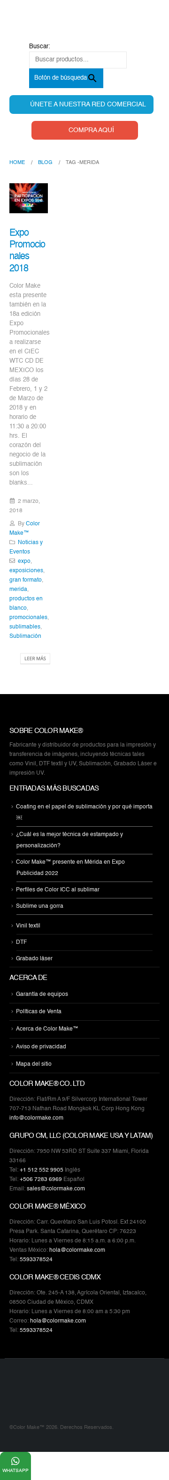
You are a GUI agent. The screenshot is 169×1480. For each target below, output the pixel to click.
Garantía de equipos (42, 994)
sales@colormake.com (56, 1189)
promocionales (28, 617)
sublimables (24, 627)
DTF (21, 942)
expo (24, 561)
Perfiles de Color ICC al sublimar (58, 890)
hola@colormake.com (77, 1250)
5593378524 (36, 1260)
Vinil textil (28, 926)
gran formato (25, 580)
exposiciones (26, 571)
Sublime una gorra (39, 906)
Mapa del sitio (34, 1064)
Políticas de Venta (38, 1012)
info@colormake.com (36, 1118)
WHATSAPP (15, 1470)
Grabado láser (34, 959)
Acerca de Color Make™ (47, 1029)
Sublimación (25, 636)
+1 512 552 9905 (41, 1170)
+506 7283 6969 (41, 1179)
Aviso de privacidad (41, 1047)
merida (18, 589)
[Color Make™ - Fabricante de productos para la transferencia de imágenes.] (28, 1397)
